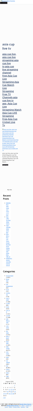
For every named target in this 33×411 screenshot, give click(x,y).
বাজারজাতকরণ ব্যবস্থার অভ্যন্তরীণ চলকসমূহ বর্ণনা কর (9, 262)
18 (7, 391)
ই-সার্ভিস (8, 303)
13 (11, 389)
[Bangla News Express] (8, 1)
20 (11, 391)
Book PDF (7, 280)
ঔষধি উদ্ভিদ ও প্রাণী (8, 320)
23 (4, 393)
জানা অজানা (7, 332)
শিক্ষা (7, 366)
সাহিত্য (7, 373)
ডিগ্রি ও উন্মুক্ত (7, 337)
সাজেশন (7, 369)
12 (9, 389)
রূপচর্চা (7, 357)
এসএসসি (8, 315)
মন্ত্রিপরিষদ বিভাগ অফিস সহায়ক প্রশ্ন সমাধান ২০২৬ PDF (8, 209)
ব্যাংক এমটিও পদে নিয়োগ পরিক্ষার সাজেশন (8, 220)
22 (15, 391)
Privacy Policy (16, 407)
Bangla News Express (25, 404)
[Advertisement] (16, 21)
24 (6, 393)
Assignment (9, 276)
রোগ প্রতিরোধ (8, 361)
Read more (5, 165)
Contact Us (28, 405)
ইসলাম (7, 307)
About (23, 405)
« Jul (4, 397)
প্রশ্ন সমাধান (7, 353)
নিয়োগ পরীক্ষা (7, 342)
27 (11, 393)
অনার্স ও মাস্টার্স (7, 299)
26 (9, 393)
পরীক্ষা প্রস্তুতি (7, 347)
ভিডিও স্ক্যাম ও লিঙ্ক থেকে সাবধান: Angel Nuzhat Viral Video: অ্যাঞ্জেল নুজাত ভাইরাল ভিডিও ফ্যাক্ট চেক (8, 245)
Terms (6, 407)
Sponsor (23, 407)
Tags (27, 407)
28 (13, 393)
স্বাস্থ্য (7, 376)
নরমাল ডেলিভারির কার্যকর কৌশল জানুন (8, 229)
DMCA (10, 407)
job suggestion (9, 285)
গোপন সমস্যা (7, 327)
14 (13, 389)
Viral (7, 289)
